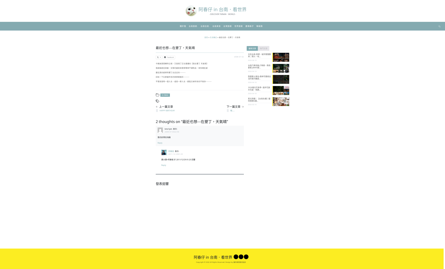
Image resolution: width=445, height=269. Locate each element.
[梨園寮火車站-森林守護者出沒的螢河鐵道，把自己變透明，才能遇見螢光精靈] (281, 79)
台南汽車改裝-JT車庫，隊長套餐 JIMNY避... (259, 66)
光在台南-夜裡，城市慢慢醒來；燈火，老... (259, 55)
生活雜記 (213, 37)
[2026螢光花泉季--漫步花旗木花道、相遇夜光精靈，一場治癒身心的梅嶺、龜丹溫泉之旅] (281, 90)
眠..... (232, 110)
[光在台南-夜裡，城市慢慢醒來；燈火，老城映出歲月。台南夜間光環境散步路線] (281, 57)
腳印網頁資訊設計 (240, 262)
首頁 (206, 37)
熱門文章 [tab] (263, 48)
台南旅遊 (193, 26)
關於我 (183, 26)
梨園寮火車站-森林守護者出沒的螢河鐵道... (259, 77)
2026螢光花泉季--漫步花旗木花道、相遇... (259, 88)
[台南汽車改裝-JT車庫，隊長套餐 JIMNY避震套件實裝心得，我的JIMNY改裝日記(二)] (281, 68)
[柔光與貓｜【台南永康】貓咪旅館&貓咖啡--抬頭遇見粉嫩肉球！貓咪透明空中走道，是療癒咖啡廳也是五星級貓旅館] (281, 101)
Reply (160, 143)
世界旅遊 (238, 26)
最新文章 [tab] (252, 48)
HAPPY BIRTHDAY (167, 110)
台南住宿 (205, 26)
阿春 (223, 9)
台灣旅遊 (227, 26)
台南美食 (216, 26)
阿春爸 (171, 151)
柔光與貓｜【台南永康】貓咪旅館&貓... (259, 99)
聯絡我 (259, 26)
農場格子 (249, 26)
